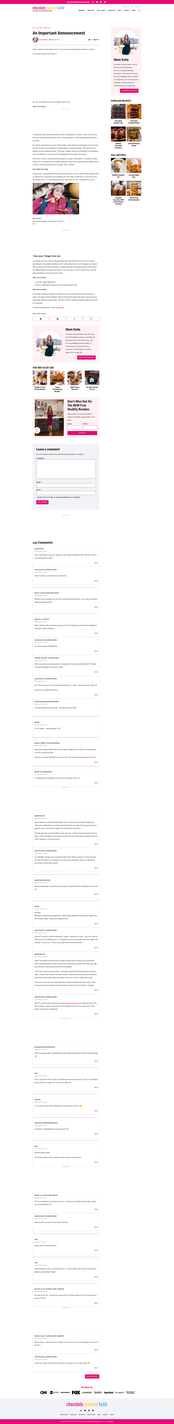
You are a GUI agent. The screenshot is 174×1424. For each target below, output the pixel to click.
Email (69, 424)
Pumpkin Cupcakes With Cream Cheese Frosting (118, 201)
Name (39, 482)
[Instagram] (93, 2)
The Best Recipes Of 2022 (92, 388)
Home (34, 27)
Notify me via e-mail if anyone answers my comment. (58, 497)
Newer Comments (92, 1376)
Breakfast (91, 10)
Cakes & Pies (91, 1414)
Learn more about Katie (86, 357)
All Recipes (137, 6)
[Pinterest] (105, 2)
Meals (134, 10)
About (112, 1414)
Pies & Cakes (101, 10)
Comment (40, 458)
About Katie (126, 6)
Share (97, 39)
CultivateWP (110, 1421)
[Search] (139, 10)
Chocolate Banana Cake (118, 122)
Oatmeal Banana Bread (134, 144)
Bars (119, 10)
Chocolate (111, 10)
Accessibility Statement (96, 1421)
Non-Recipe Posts (46, 27)
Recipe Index (39, 27)
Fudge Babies (59, 308)
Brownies (81, 10)
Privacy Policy (87, 1421)
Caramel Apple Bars (134, 176)
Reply (96, 563)
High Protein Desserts (74, 388)
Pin (91, 39)
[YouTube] (97, 2)
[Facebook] (101, 2)
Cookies (126, 10)
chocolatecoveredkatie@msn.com (69, 1003)
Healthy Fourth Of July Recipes (40, 388)
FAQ (132, 6)
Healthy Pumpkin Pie (118, 176)
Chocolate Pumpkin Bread (134, 122)
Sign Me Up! (82, 433)
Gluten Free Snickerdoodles (134, 199)
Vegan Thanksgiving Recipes (57, 389)
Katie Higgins (44, 39)
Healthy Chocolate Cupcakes (118, 145)
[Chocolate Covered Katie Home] (48, 8)
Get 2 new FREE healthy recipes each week (78, 2)
